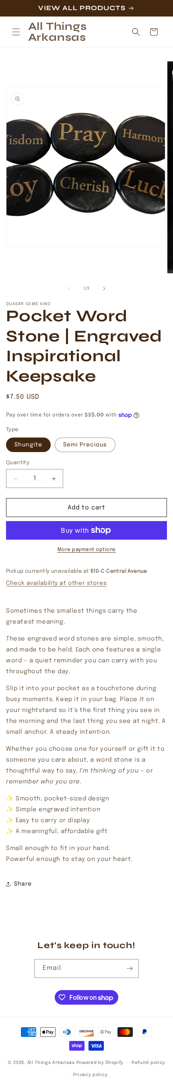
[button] (16, 32)
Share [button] (23, 884)
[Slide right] (104, 288)
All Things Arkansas (51, 1062)
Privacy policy (90, 1074)
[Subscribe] (129, 968)
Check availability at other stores (56, 583)
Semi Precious (85, 445)
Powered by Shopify (100, 1062)
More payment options (87, 549)
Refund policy (148, 1062)
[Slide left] (69, 288)
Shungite (28, 445)
